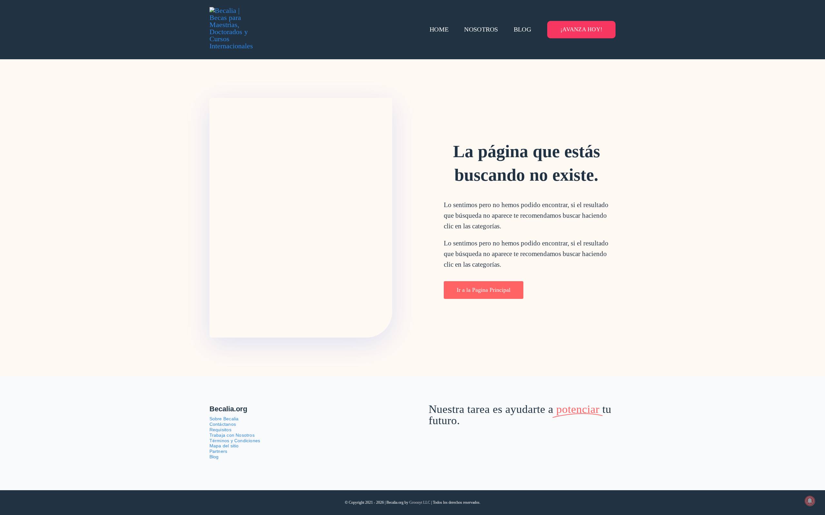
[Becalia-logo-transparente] (233, 10)
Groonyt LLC (419, 502)
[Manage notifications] (810, 501)
